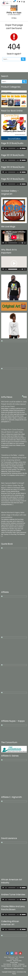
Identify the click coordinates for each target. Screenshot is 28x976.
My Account (11, 957)
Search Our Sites (17, 960)
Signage (25, 966)
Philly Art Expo (14, 12)
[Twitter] (19, 1)
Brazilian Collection (6, 966)
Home (5, 957)
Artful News (6, 397)
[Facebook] (17, 1)
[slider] (24, 148)
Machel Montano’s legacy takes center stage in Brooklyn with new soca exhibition (13, 515)
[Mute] (20, 148)
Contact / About (14, 959)
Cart (17, 957)
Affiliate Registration (18, 968)
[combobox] (14, 91)
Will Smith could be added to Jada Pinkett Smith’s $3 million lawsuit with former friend (14, 404)
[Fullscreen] (25, 243)
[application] (14, 148)
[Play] (3, 148)
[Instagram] (21, 1)
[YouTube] (20, 953)
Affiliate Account (8, 968)
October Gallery (14, 962)
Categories (9, 960)
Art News (14, 964)
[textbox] (14, 92)
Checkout (21, 957)
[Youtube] (24, 1)
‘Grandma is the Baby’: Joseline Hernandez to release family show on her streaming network (13, 457)
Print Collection (7, 964)
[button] (14, 263)
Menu (14, 18)
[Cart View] (13, 2)
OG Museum (21, 964)
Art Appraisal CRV (16, 966)
